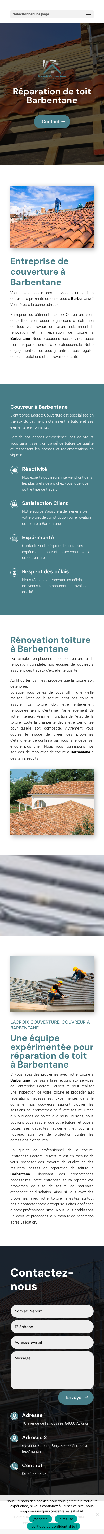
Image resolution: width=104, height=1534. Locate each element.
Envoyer (74, 1397)
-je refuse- (66, 1519)
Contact (51, 122)
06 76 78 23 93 (34, 1473)
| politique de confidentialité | (53, 1526)
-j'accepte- (40, 1519)
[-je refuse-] (97, 1514)
